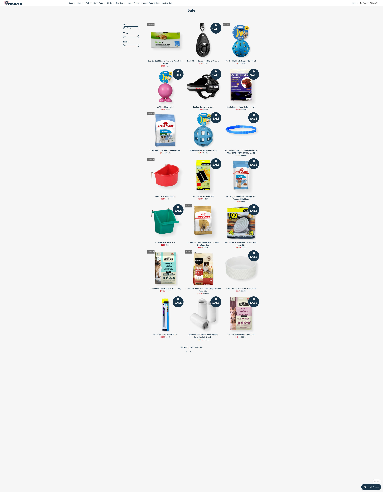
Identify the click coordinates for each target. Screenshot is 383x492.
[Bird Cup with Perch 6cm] (165, 222)
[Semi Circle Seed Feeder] (165, 176)
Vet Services (167, 3)
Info (354, 3)
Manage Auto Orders (150, 3)
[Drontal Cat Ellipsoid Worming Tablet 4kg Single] (165, 41)
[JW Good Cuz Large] (165, 87)
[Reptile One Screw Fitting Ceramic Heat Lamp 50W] (241, 222)
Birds (109, 3)
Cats (79, 3)
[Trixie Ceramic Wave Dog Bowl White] (241, 268)
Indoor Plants (133, 3)
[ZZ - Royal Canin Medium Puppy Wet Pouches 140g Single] (241, 176)
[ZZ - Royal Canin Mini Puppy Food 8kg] (165, 130)
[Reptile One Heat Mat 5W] (203, 176)
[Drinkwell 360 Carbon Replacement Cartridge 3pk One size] (203, 314)
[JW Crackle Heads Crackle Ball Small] (241, 41)
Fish (87, 3)
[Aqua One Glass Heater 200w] (165, 314)
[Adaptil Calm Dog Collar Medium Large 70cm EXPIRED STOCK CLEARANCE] (241, 130)
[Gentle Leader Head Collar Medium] (241, 87)
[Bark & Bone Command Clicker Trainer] (203, 41)
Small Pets (98, 3)
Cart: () (375, 3)
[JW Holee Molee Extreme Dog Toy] (203, 130)
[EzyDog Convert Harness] (203, 87)
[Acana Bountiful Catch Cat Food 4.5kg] (165, 268)
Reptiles (119, 3)
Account (366, 3)
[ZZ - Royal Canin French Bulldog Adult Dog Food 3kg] (203, 222)
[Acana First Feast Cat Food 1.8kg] (241, 314)
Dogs (71, 3)
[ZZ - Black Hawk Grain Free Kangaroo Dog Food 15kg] (203, 268)
